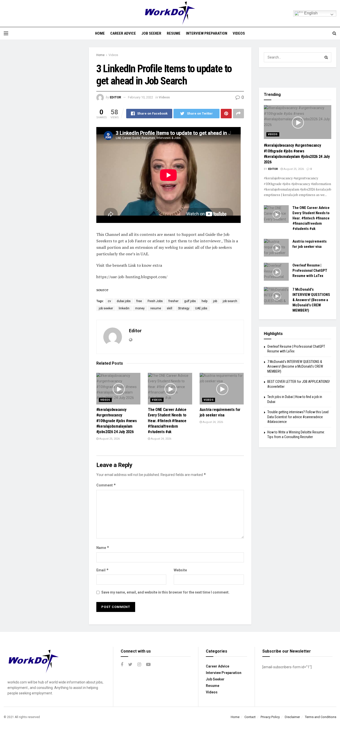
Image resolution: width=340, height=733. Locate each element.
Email (102, 570)
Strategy (183, 308)
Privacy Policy (270, 717)
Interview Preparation (206, 33)
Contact (250, 717)
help (204, 301)
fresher (173, 301)
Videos (239, 33)
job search (230, 301)
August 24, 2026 (160, 438)
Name (102, 547)
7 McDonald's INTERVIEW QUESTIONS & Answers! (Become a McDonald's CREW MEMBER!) (311, 300)
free (139, 301)
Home (100, 33)
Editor (115, 97)
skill (169, 308)
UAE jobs (201, 308)
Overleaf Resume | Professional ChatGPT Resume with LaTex (309, 270)
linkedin (124, 308)
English (310, 13)
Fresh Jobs (155, 301)
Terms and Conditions (320, 717)
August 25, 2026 (109, 438)
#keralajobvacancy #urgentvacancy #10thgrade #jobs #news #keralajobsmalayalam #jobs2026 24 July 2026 (116, 420)
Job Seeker (151, 33)
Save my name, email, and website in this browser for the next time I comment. (165, 592)
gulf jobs (190, 301)
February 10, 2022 (140, 97)
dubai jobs (124, 301)
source (102, 289)
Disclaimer (292, 717)
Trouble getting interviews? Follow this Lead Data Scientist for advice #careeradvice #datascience (298, 417)
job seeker (106, 308)
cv (109, 301)
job (215, 301)
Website (180, 570)
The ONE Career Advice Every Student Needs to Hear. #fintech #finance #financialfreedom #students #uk (167, 420)
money (140, 308)
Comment (106, 485)
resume (155, 308)
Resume (173, 33)
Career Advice (123, 33)
